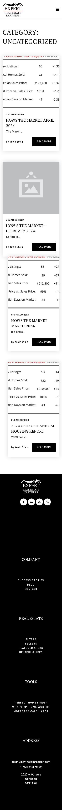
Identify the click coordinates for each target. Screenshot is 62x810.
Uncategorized (15, 114)
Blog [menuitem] (31, 584)
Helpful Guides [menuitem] (31, 652)
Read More (44, 141)
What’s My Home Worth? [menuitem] (31, 707)
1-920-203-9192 (31, 767)
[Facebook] (23, 502)
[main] (31, 246)
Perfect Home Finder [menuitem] (31, 702)
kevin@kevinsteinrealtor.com (31, 762)
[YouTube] (39, 502)
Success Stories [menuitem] (31, 580)
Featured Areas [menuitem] (31, 648)
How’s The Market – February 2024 (26, 228)
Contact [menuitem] (31, 589)
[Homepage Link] (13, 9)
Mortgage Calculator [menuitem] (31, 711)
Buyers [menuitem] (31, 639)
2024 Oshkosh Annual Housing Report (33, 428)
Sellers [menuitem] (31, 643)
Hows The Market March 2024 (29, 323)
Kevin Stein (16, 141)
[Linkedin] (31, 502)
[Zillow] (47, 502)
